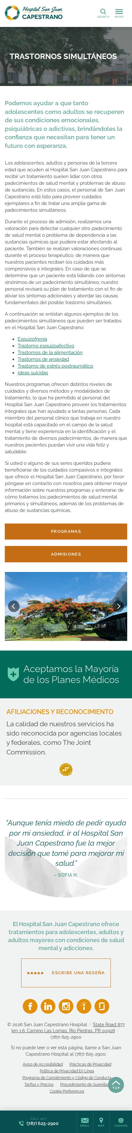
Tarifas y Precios (39, 1084)
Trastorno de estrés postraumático (55, 366)
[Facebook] (30, 1006)
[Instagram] (66, 1006)
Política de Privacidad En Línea (67, 1071)
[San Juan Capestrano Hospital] (33, 12)
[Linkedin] (48, 1006)
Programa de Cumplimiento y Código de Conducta (66, 1078)
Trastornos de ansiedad (43, 359)
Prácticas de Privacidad (90, 1064)
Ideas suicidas (33, 373)
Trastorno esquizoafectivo (46, 346)
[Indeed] (84, 1006)
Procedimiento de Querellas (85, 1084)
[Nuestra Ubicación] (101, 1122)
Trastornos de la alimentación (50, 352)
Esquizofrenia (32, 339)
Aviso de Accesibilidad (43, 1064)
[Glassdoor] (101, 1006)
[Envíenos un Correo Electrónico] (85, 1122)
